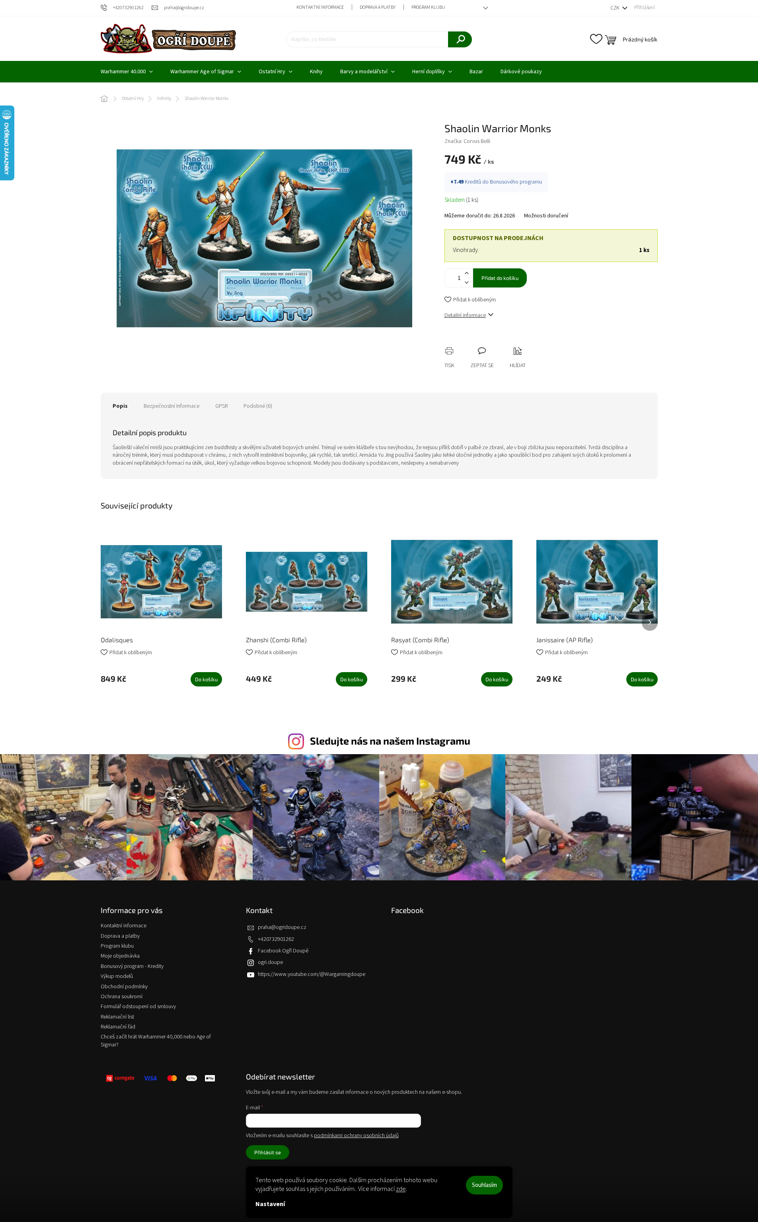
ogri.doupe (270, 962)
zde (401, 1189)
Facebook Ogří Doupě (283, 951)
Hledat (460, 39)
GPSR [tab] (221, 406)
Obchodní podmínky (124, 987)
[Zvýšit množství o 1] (467, 273)
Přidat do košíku (499, 278)
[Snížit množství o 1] (467, 282)
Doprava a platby (378, 7)
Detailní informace (465, 315)
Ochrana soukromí (121, 997)
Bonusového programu (516, 182)
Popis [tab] (120, 406)
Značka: (467, 141)
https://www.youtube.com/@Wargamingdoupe (311, 974)
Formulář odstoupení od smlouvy (138, 1007)
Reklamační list (117, 1017)
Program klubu (428, 7)
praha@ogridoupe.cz (282, 927)
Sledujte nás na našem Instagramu (390, 741)
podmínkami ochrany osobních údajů (356, 1136)
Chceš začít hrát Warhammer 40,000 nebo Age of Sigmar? (156, 1040)
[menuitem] (127, 71)
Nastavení (270, 1204)
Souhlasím (484, 1185)
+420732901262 (276, 939)
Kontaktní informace (320, 7)
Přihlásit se (267, 1152)
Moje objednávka (120, 956)
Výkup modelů (117, 976)
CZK (615, 8)
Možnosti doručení (546, 216)
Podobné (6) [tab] (258, 406)
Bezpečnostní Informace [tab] (171, 406)
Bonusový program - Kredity (132, 966)
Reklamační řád (118, 1027)
